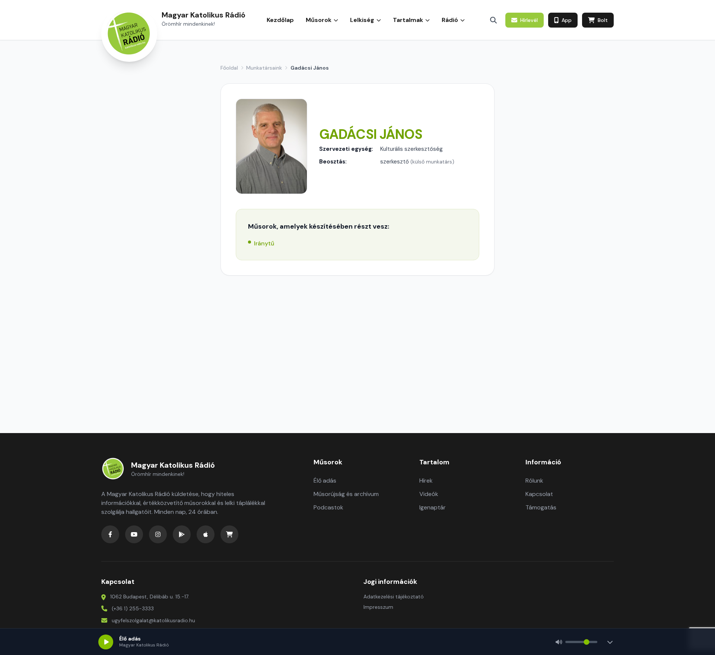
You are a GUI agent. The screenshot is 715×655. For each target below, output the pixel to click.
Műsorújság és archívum (346, 494)
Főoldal (229, 67)
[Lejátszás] (105, 642)
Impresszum (378, 607)
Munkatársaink (264, 67)
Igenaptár (432, 507)
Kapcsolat (539, 494)
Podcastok (328, 507)
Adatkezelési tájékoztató (393, 596)
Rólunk (534, 480)
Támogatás (540, 507)
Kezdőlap (280, 20)
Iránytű (264, 243)
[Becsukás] (610, 642)
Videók (428, 494)
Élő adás (325, 480)
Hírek (426, 480)
